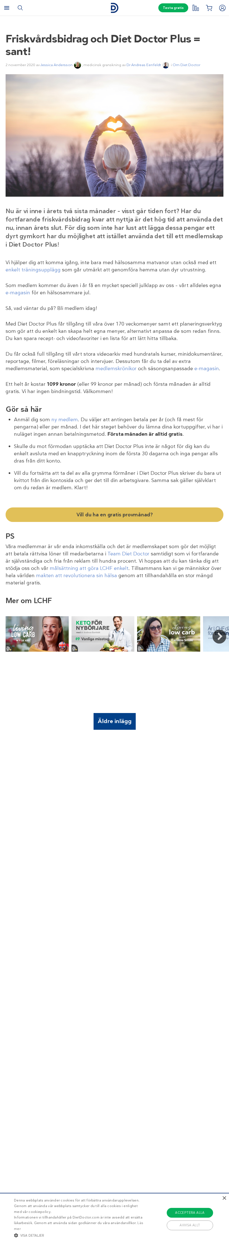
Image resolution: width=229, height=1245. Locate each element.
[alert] (114, 1219)
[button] (79, 1235)
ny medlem (64, 419)
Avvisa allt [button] (190, 1225)
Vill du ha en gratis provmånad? (115, 514)
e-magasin (18, 292)
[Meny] (6, 7)
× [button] (224, 1198)
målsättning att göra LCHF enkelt (89, 568)
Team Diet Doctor (128, 553)
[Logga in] (222, 7)
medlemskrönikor (116, 368)
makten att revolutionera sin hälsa (76, 575)
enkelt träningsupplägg (33, 269)
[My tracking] (195, 7)
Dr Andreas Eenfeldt (144, 64)
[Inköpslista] (208, 7)
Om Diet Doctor (186, 64)
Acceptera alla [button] (190, 1213)
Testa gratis (173, 8)
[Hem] (114, 8)
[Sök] (20, 7)
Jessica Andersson (56, 64)
